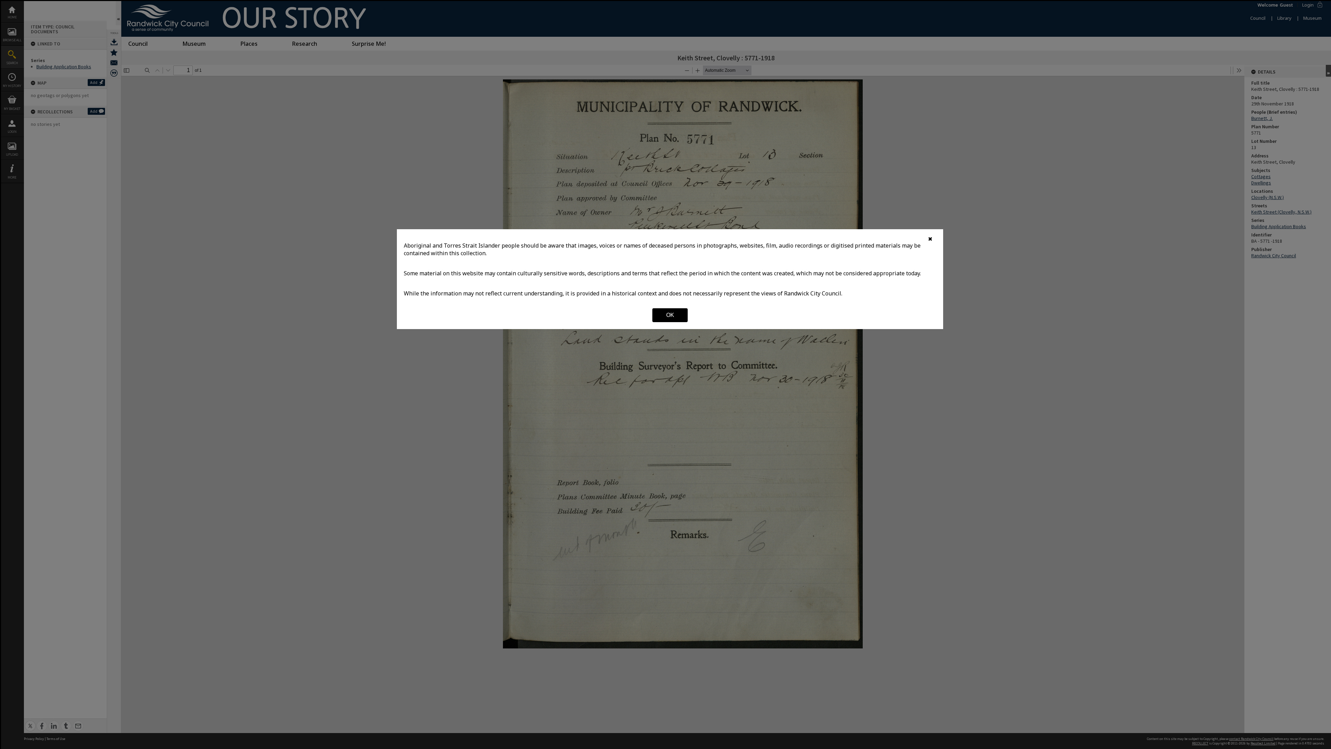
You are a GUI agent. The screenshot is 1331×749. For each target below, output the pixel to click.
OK (670, 315)
